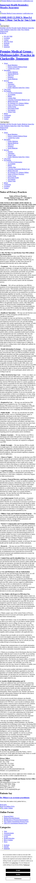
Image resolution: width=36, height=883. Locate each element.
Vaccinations (11, 110)
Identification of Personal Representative (16, 820)
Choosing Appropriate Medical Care (19, 100)
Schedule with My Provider (8, 28)
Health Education (9, 838)
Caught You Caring (13, 68)
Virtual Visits (12, 86)
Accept (18, 870)
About (6, 63)
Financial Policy (9, 816)
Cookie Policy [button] (14, 863)
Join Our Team (8, 41)
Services (6, 80)
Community (7, 115)
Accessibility (11, 94)
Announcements (9, 833)
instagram (7, 47)
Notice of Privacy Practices (16, 105)
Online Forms (12, 106)
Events (6, 836)
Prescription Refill (13, 108)
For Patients (7, 91)
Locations (7, 38)
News (5, 842)
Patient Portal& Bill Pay (4, 32)
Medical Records (13, 101)
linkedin (6, 45)
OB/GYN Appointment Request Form (15, 823)
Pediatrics (11, 77)
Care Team (7, 89)
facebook (6, 43)
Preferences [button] (26, 865)
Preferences (18, 878)
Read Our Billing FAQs (7, 806)
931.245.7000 (8, 36)
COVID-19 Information (15, 93)
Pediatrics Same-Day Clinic (12, 29)
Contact (6, 40)
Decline (18, 874)
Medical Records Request (11, 818)
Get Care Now (5, 26)
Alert (5, 831)
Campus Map (12, 98)
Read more (3, 804)
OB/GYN (11, 75)
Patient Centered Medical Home (17, 67)
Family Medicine (13, 72)
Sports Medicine (13, 79)
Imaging (10, 82)
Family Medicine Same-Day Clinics (18, 87)
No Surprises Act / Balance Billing (18, 103)
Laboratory (11, 84)
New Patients (25, 29)
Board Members (12, 65)
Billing (10, 96)
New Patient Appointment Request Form (16, 821)
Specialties (7, 70)
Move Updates (8, 840)
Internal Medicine (13, 74)
